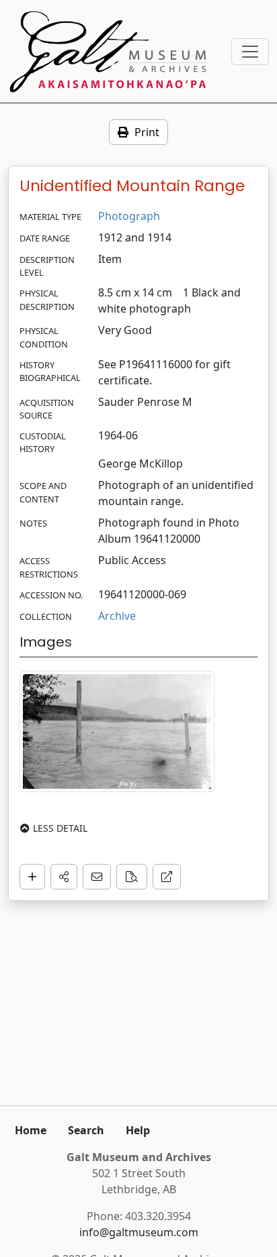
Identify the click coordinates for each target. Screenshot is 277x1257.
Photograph (129, 216)
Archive (117, 615)
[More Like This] (131, 876)
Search (86, 1130)
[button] (63, 876)
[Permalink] (167, 876)
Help (138, 1130)
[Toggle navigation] (250, 51)
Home (30, 1130)
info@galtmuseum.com (138, 1232)
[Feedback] (97, 876)
